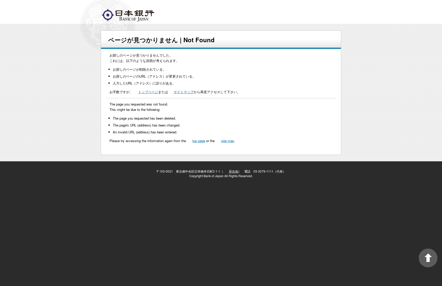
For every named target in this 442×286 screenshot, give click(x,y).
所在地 (233, 171)
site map (227, 140)
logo (128, 15)
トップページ (148, 91)
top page (198, 140)
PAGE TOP (428, 258)
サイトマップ (184, 91)
